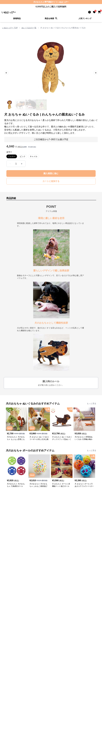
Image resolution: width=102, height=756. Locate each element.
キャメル (33, 156)
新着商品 (17, 18)
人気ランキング (85, 18)
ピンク (22, 156)
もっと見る (91, 403)
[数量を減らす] (10, 163)
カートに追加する (51, 181)
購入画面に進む (51, 173)
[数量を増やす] (21, 163)
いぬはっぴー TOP (10, 28)
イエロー (11, 156)
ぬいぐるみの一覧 (29, 28)
